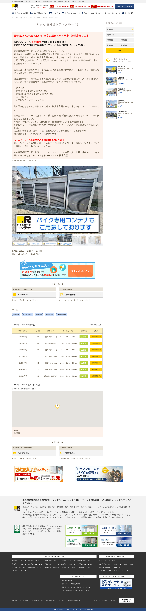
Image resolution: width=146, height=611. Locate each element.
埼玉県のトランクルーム (35, 561)
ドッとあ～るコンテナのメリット (108, 561)
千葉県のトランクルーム (68, 561)
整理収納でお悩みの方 (105, 567)
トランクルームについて (72, 13)
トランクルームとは (67, 580)
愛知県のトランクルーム (19, 564)
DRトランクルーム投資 (100, 600)
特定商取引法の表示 (74, 600)
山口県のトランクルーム (19, 571)
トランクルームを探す (22, 13)
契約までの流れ (128, 564)
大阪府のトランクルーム (52, 564)
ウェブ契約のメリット (41, 13)
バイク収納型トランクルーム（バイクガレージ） (76, 590)
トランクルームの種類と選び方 (71, 584)
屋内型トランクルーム (83, 587)
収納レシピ (113, 600)
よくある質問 (129, 13)
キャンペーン (56, 13)
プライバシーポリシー (36, 600)
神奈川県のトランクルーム (85, 561)
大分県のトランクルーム (68, 567)
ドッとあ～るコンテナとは (91, 13)
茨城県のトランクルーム (52, 561)
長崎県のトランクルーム (35, 567)
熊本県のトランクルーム (52, 567)
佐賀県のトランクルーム (19, 567)
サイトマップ (62, 600)
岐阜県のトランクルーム (35, 564)
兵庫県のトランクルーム (68, 564)
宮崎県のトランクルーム (84, 567)
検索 (119, 50)
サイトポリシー (50, 600)
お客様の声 (117, 567)
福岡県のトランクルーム (84, 564)
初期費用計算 (96, 336)
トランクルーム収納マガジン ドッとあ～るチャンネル (114, 571)
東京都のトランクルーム (19, 561)
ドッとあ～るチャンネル (112, 13)
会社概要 (14, 600)
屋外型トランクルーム (68, 587)
